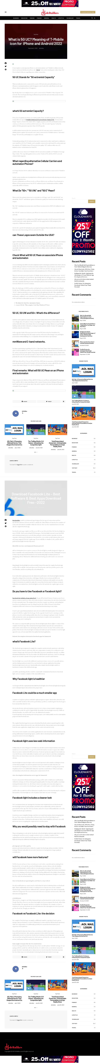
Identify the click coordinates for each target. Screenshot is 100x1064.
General (46, 18)
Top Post (36, 34)
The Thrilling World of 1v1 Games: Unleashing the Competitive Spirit (36, 443)
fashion (32, 18)
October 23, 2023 (84, 345)
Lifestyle (61, 18)
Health (54, 18)
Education (24, 18)
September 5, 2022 (33, 48)
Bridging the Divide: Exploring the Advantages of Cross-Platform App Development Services (84, 275)
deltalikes (41, 48)
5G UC (38, 70)
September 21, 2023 (85, 354)
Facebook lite (16, 520)
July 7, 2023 (17, 447)
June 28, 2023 (39, 447)
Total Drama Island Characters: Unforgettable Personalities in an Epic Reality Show (57, 443)
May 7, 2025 (83, 320)
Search (73, 198)
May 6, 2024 (83, 338)
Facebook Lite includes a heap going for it (24, 598)
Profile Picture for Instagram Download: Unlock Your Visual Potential (82, 285)
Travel (78, 18)
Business (16, 18)
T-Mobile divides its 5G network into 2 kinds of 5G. (40, 119)
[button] (94, 18)
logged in (19, 464)
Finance (39, 18)
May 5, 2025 (83, 328)
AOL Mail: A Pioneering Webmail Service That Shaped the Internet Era (14, 443)
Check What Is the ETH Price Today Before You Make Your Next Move (84, 270)
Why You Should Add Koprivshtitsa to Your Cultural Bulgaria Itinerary (84, 266)
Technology (70, 18)
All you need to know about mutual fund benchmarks (84, 280)
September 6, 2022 (33, 507)
